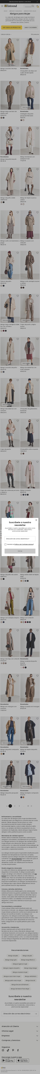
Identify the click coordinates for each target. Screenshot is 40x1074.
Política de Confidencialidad (23, 544)
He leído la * (20, 544)
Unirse (20, 551)
